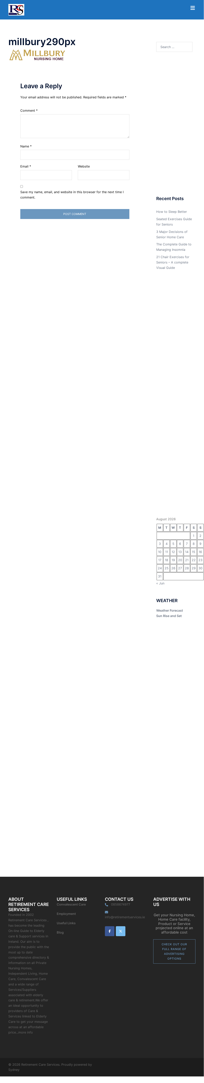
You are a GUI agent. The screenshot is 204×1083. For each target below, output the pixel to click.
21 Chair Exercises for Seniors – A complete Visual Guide (172, 262)
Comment (29, 110)
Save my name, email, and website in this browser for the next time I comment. (72, 194)
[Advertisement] (174, 124)
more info (25, 1032)
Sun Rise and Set (169, 616)
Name (26, 146)
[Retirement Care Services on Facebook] (109, 931)
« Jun (160, 583)
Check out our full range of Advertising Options (174, 951)
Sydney (14, 1070)
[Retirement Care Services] (16, 9)
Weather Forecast (169, 610)
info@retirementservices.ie (125, 917)
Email (25, 166)
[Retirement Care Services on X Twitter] (120, 931)
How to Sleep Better (171, 212)
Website (84, 166)
